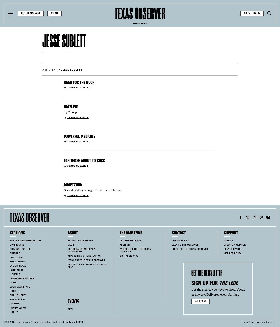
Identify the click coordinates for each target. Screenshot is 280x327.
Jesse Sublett (78, 88)
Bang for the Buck (79, 82)
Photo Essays (18, 307)
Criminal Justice (20, 249)
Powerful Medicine (79, 136)
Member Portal (233, 253)
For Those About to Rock (84, 160)
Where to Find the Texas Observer (135, 250)
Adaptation (73, 185)
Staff (71, 244)
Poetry (14, 311)
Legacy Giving (232, 249)
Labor (13, 282)
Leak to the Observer (185, 244)
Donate (54, 13)
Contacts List (180, 240)
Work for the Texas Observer (86, 260)
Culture (15, 253)
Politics (15, 290)
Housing (15, 274)
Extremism (16, 269)
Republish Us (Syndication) (85, 255)
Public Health (18, 295)
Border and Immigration (25, 240)
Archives (125, 244)
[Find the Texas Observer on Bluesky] (268, 218)
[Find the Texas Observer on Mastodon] (261, 218)
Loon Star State (20, 286)
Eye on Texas (18, 265)
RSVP (70, 308)
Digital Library (252, 13)
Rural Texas (17, 299)
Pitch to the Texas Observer (190, 249)
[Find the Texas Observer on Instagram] (254, 218)
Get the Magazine (30, 13)
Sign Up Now (200, 301)
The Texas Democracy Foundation (81, 250)
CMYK (80, 322)
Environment (18, 261)
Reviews (15, 303)
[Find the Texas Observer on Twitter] (248, 218)
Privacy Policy (247, 322)
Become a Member (235, 244)
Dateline (71, 106)
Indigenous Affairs (22, 278)
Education (16, 257)
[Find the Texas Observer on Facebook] (241, 218)
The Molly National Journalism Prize (87, 265)
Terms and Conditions (266, 322)
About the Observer (80, 240)
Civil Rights (17, 244)
